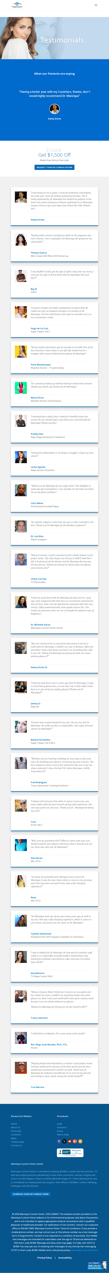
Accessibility (65, 1257)
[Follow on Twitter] (64, 1141)
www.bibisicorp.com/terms (84, 1250)
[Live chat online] (97, 1268)
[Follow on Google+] (75, 1141)
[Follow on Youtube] (70, 1141)
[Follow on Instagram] (80, 1141)
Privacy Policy (44, 1257)
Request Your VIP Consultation (54, 167)
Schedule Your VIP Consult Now (31, 1194)
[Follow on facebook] (59, 1141)
